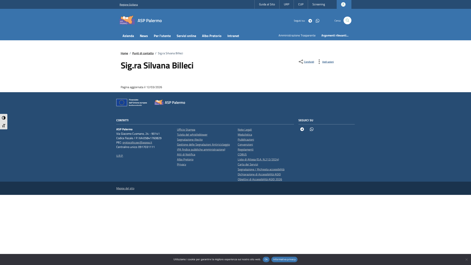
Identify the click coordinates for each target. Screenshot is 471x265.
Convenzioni (245, 144)
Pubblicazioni (246, 139)
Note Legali (245, 129)
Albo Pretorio (212, 35)
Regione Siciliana (129, 4)
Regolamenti (246, 149)
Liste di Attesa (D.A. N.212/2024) (258, 159)
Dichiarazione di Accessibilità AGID (259, 174)
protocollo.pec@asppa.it (137, 142)
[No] (466, 259)
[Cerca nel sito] (347, 20)
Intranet (233, 35)
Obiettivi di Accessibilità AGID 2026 (260, 179)
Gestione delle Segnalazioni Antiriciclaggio (203, 144)
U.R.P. (119, 155)
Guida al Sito (267, 4)
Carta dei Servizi (248, 164)
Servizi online (186, 35)
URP (286, 4)
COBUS (242, 154)
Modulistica (245, 134)
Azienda (128, 35)
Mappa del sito (125, 188)
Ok (266, 259)
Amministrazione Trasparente (297, 35)
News (144, 35)
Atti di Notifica (186, 154)
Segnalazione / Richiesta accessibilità (261, 169)
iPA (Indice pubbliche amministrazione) (201, 149)
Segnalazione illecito (190, 139)
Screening (318, 4)
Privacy (181, 164)
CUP (300, 4)
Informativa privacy (284, 259)
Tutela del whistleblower (192, 134)
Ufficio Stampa (186, 129)
